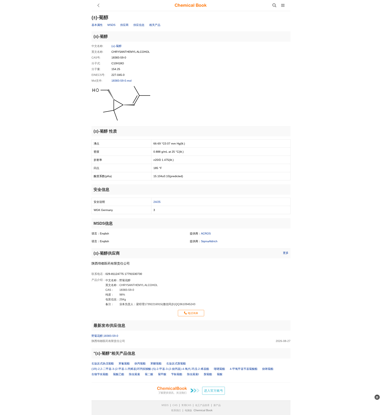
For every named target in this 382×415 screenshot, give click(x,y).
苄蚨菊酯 (176, 374)
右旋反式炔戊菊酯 (103, 363)
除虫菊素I (193, 374)
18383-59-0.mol (121, 80)
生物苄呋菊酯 (100, 374)
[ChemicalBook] (191, 5)
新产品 (217, 405)
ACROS (206, 233)
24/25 (157, 201)
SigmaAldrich (209, 241)
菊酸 (219, 374)
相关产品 (154, 24)
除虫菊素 (134, 374)
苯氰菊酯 (124, 363)
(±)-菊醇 (116, 46)
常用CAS (186, 405)
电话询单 (193, 313)
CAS (174, 405)
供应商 (124, 24)
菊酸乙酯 (118, 374)
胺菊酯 (208, 374)
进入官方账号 (213, 390)
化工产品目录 (202, 405)
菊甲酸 (162, 374)
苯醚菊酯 (156, 363)
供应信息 (138, 24)
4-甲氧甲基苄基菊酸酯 (243, 368)
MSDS (111, 24)
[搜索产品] (274, 5)
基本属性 (97, 24)
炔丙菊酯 (140, 363)
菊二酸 (149, 374)
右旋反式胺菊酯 (176, 363)
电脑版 (188, 410)
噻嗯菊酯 (219, 368)
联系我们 (176, 410)
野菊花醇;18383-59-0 (105, 335)
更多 (285, 252)
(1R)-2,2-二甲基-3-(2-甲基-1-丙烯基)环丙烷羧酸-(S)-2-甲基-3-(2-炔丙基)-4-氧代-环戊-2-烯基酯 (150, 368)
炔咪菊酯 (267, 368)
